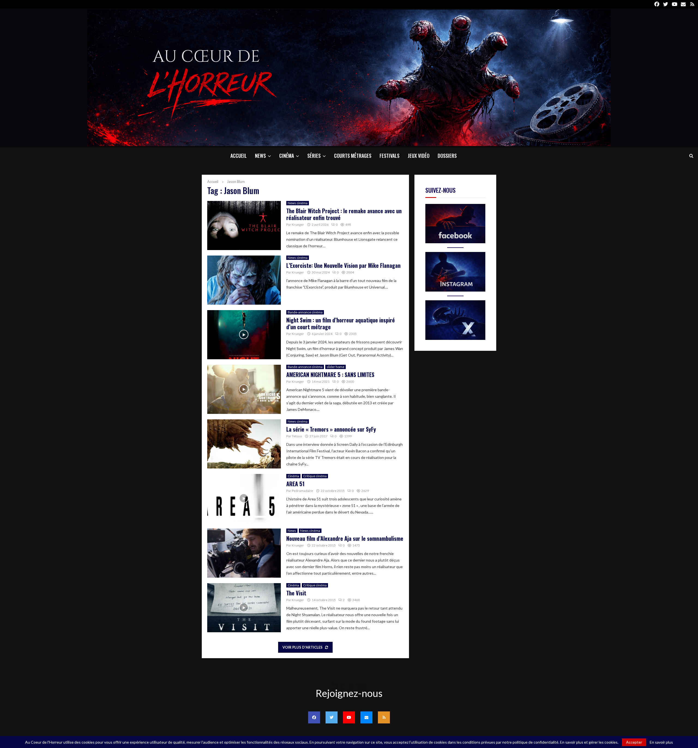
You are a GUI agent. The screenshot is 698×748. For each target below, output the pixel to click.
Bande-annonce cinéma (305, 312)
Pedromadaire (302, 491)
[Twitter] (332, 717)
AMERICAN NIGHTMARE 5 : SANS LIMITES (330, 374)
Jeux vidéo (418, 155)
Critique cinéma (315, 476)
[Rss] (384, 717)
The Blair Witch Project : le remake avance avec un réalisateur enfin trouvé (344, 214)
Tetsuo (297, 436)
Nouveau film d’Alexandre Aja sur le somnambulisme (344, 538)
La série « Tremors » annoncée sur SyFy (331, 429)
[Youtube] (349, 717)
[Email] (366, 717)
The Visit (296, 593)
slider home (335, 367)
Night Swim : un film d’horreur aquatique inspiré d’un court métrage (340, 323)
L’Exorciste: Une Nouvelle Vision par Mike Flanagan (343, 265)
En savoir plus (661, 742)
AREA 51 (295, 484)
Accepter (634, 742)
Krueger (298, 224)
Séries (314, 155)
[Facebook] (314, 717)
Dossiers (447, 155)
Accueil (238, 155)
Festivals (389, 155)
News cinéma (298, 203)
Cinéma (286, 155)
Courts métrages (352, 155)
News (260, 155)
